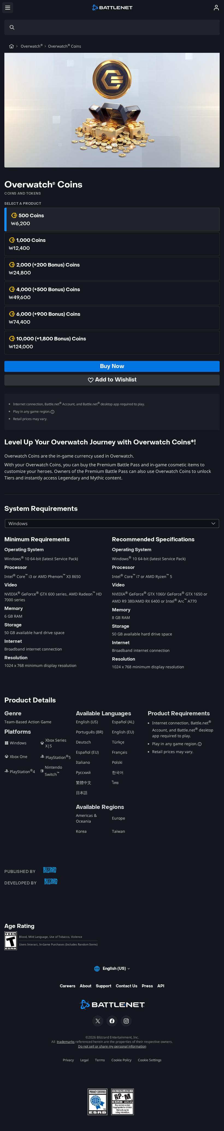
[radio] (112, 219)
